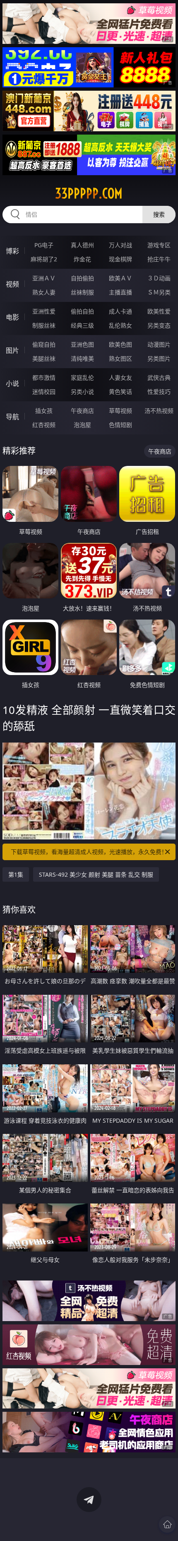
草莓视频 (120, 411)
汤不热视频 (158, 411)
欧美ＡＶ (120, 278)
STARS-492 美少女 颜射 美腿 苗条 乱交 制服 (96, 874)
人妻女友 (120, 377)
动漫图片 (159, 344)
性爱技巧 (159, 391)
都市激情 (43, 377)
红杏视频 (43, 425)
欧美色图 (120, 344)
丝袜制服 (82, 292)
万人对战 (120, 245)
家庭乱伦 (82, 377)
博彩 (12, 251)
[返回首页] (167, 1524)
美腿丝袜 (43, 358)
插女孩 (44, 411)
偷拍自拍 (82, 311)
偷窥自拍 (43, 344)
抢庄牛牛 (159, 259)
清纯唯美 (82, 358)
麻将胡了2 (44, 259)
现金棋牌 (120, 259)
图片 (12, 350)
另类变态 (159, 325)
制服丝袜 (43, 325)
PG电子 (43, 245)
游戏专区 (159, 245)
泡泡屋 (82, 425)
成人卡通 (120, 311)
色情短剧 (120, 425)
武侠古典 (159, 377)
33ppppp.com (89, 193)
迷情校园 (43, 391)
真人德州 (82, 245)
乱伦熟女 (120, 325)
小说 (12, 383)
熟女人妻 (43, 292)
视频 (12, 284)
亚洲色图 (82, 344)
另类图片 (159, 358)
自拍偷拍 (82, 278)
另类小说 (82, 391)
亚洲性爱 (43, 311)
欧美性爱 (159, 311)
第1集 (15, 874)
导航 (12, 416)
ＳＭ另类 (159, 292)
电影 (12, 317)
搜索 (159, 214)
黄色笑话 (120, 391)
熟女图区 (120, 358)
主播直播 (120, 292)
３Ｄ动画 (159, 278)
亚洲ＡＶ (43, 278)
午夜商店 (82, 411)
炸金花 (82, 259)
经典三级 (82, 325)
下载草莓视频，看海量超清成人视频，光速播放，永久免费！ (89, 852)
